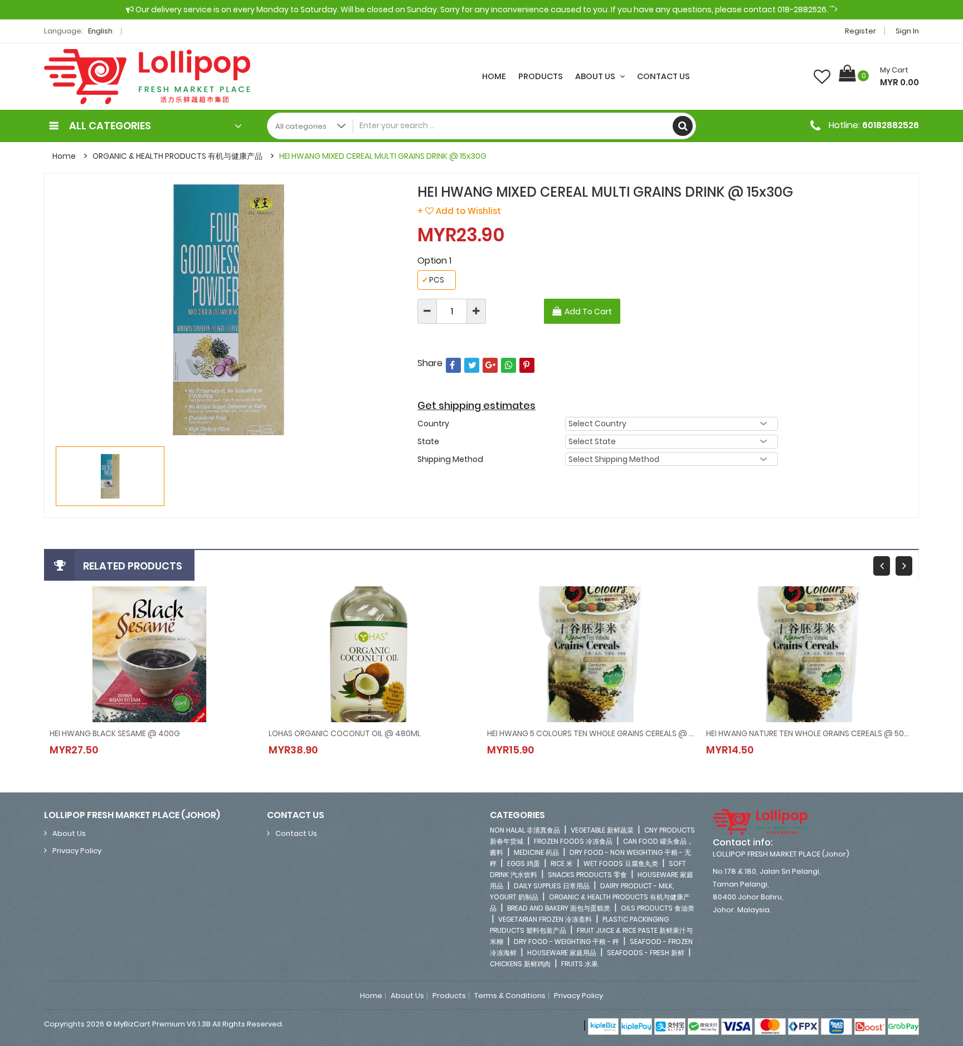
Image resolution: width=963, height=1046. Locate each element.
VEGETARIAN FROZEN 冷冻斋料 (545, 919)
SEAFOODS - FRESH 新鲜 (645, 952)
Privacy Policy (76, 850)
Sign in (907, 31)
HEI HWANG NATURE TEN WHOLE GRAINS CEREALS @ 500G (810, 733)
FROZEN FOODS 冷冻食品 (573, 841)
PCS (433, 279)
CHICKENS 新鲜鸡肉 (520, 964)
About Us (596, 76)
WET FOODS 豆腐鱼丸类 (620, 863)
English (101, 31)
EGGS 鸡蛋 (523, 863)
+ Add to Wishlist (459, 211)
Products (540, 76)
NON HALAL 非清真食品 (525, 830)
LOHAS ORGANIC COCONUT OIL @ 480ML (345, 733)
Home (494, 76)
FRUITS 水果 (579, 964)
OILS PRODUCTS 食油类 (657, 908)
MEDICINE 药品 (536, 852)
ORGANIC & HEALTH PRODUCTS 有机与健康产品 (177, 156)
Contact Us (663, 76)
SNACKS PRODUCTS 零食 (587, 874)
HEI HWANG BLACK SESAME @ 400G (115, 733)
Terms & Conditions (510, 996)
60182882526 (890, 125)
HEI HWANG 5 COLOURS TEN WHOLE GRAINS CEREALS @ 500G (591, 733)
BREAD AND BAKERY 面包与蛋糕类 (558, 908)
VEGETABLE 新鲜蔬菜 (602, 830)
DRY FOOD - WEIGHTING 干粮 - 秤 (566, 941)
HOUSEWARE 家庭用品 (561, 952)
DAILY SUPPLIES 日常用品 (552, 886)
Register (860, 31)
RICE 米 (562, 863)
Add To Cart (588, 311)
